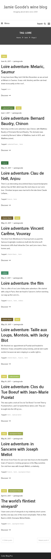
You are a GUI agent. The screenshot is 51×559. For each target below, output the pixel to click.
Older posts (8, 540)
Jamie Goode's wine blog (25, 6)
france (4, 163)
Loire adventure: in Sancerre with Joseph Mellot (19, 449)
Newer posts (43, 540)
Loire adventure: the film (22, 283)
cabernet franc (7, 108)
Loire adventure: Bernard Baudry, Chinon (22, 120)
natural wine (14, 376)
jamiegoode (18, 61)
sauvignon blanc (16, 433)
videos (4, 273)
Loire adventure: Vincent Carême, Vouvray (22, 230)
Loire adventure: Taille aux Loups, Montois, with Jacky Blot (25, 335)
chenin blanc (7, 218)
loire (4, 56)
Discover (4, 95)
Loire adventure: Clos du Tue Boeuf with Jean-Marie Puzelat (24, 392)
